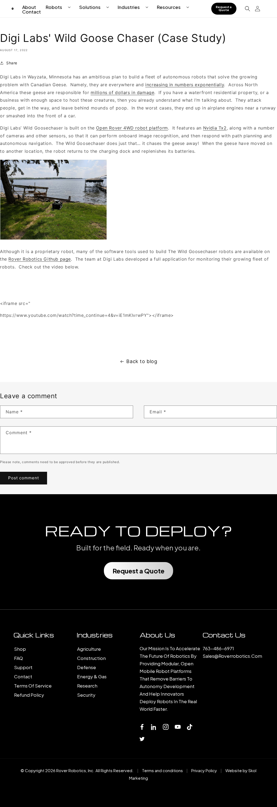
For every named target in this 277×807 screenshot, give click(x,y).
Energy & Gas (92, 676)
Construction (91, 658)
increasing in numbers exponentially (184, 84)
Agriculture (89, 649)
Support (23, 667)
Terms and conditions (162, 770)
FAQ (18, 658)
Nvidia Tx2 (215, 128)
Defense (86, 667)
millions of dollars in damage (122, 92)
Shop (20, 649)
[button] (56, 7)
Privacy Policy (204, 770)
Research (87, 686)
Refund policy (29, 695)
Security (86, 695)
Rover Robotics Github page (39, 259)
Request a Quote (224, 8)
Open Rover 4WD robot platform (132, 128)
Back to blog (141, 361)
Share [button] (11, 63)
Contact (23, 676)
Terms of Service (33, 686)
